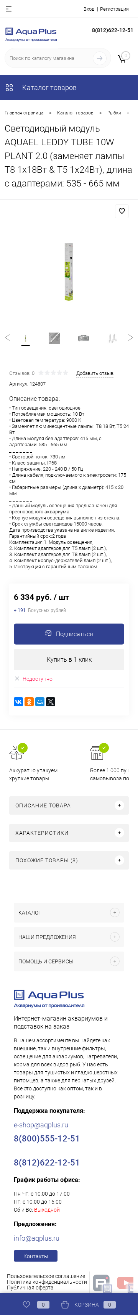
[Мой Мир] (39, 701)
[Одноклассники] (29, 701)
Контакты (35, 1256)
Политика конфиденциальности (47, 1282)
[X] (50, 701)
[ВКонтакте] (18, 701)
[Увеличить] (69, 272)
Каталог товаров (49, 88)
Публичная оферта (30, 1287)
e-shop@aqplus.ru (41, 1125)
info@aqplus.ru (36, 1238)
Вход (89, 9)
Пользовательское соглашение (46, 1276)
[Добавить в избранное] (122, 211)
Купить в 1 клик (69, 659)
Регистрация (114, 9)
